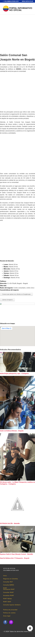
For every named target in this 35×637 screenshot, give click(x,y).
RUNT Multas (7, 598)
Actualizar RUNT (8, 595)
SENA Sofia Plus (27, 1)
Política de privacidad (10, 609)
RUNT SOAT (7, 601)
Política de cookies (9, 613)
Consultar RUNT (8, 592)
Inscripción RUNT (9, 589)
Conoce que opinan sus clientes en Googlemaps (16, 294)
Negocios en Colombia (10, 578)
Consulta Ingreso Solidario (12, 604)
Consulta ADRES (8, 585)
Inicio (5, 575)
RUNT (5, 588)
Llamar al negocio (7, 299)
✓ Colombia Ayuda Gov (11, 1)
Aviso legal (6, 616)
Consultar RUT (8, 582)
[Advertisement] (17, 33)
